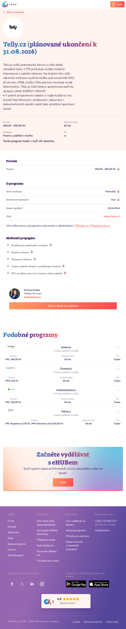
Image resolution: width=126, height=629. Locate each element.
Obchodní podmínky (93, 621)
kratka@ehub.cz (32, 297)
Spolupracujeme (17, 544)
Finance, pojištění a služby (66, 350)
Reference (13, 532)
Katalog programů (76, 530)
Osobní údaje (112, 621)
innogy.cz (66, 347)
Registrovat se (100, 226)
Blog (10, 538)
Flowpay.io (66, 368)
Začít (63, 482)
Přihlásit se (82, 226)
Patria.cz (66, 411)
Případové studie (46, 540)
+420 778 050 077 (106, 521)
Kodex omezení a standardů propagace (74, 545)
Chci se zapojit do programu (63, 305)
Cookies (76, 621)
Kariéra (12, 549)
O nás (11, 521)
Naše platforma (45, 545)
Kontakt (12, 526)
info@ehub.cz (102, 530)
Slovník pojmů (15, 555)
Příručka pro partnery (77, 536)
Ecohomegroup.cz (66, 389)
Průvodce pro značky (48, 560)
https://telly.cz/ (112, 216)
